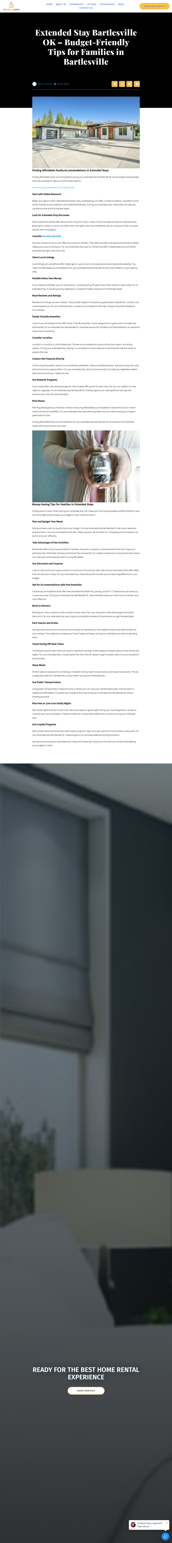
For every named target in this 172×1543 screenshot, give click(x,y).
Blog (121, 4)
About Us (61, 4)
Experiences (76, 4)
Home (49, 4)
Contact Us (86, 8)
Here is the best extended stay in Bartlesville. (53, 187)
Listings (91, 4)
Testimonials (107, 4)
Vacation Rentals (52, 236)
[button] (115, 84)
